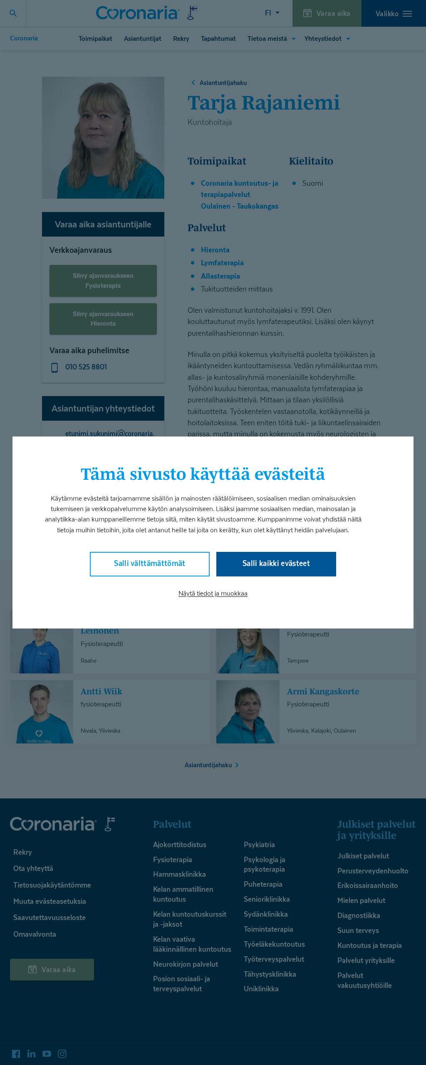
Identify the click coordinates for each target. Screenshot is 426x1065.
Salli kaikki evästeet (276, 563)
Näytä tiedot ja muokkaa (213, 593)
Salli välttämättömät (150, 563)
